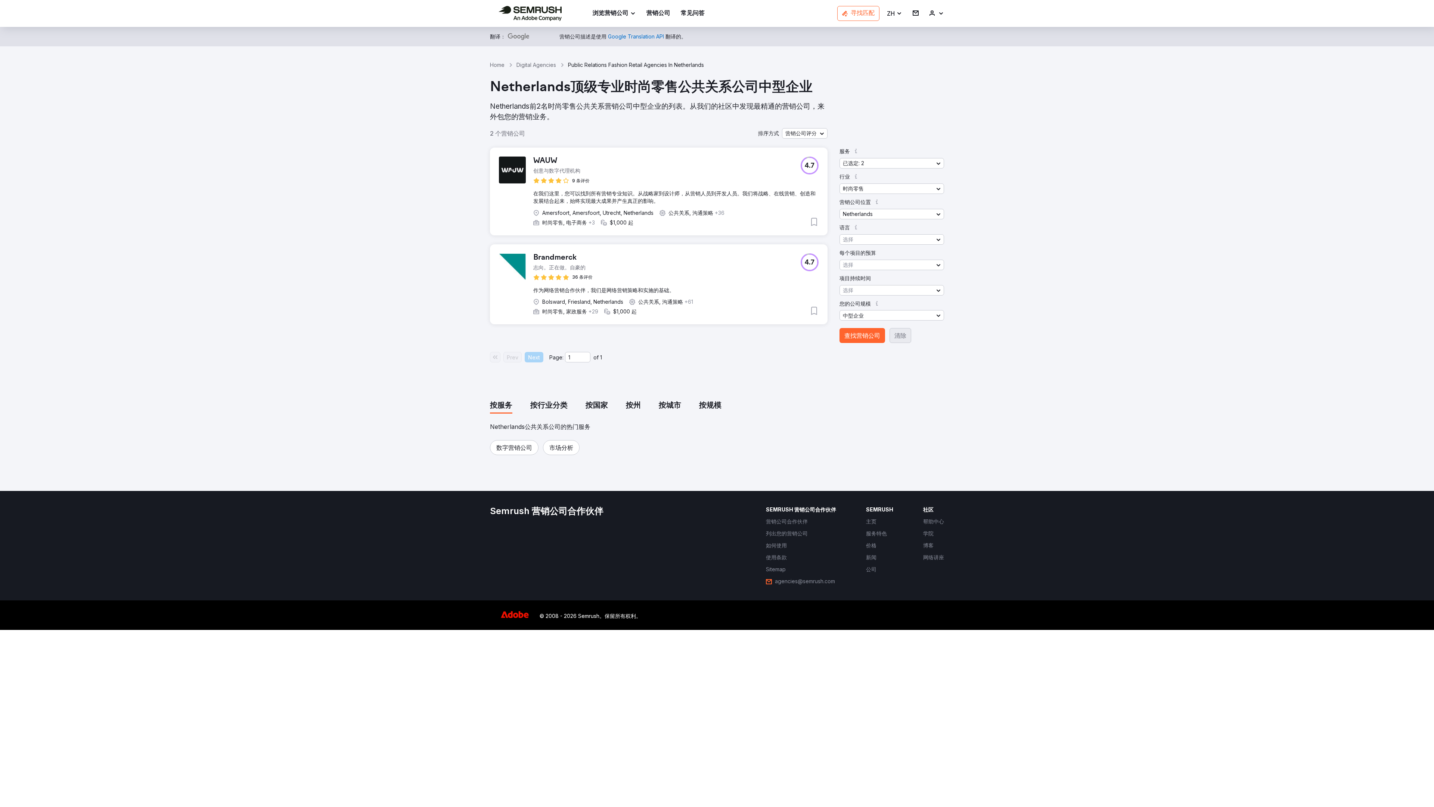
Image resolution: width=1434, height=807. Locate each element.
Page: (556, 357)
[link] (658, 13)
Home (497, 65)
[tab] (501, 405)
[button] (894, 14)
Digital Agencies (536, 65)
